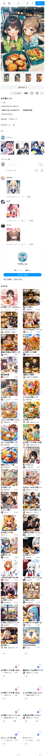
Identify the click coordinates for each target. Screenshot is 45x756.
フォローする (22, 275)
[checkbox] (7, 170)
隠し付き (11, 170)
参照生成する (22, 87)
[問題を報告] (23, 196)
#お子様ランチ (6, 125)
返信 (29, 197)
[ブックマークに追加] (32, 93)
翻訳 (2, 131)
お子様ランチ (13, 119)
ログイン (40, 3)
